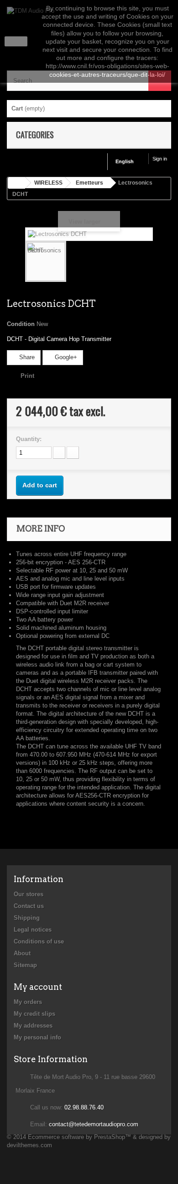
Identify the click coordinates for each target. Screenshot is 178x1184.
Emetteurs (89, 183)
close (16, 41)
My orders (28, 1001)
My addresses (33, 1025)
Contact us (29, 906)
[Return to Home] (16, 183)
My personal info (37, 1037)
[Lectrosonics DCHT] (46, 261)
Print (27, 375)
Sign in (159, 158)
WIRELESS (48, 183)
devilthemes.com (29, 1145)
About (22, 953)
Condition (21, 324)
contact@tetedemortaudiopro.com (93, 1124)
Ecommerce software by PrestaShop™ (79, 1137)
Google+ (65, 357)
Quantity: (29, 439)
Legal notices (33, 929)
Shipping (27, 917)
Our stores (28, 894)
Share (26, 357)
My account (38, 987)
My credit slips (34, 1013)
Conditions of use (39, 941)
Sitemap (25, 965)
